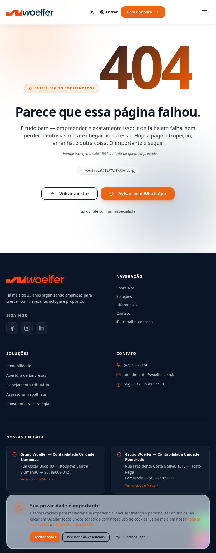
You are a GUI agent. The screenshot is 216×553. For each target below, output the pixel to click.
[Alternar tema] (92, 12)
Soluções (124, 296)
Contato (123, 313)
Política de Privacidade (73, 524)
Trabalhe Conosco (137, 321)
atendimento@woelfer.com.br (150, 374)
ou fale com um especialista (110, 211)
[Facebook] (12, 328)
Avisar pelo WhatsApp (142, 194)
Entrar (112, 12)
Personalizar (134, 537)
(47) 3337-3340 (136, 365)
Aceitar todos (45, 537)
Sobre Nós (125, 287)
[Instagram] (27, 328)
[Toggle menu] (204, 12)
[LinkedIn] (41, 328)
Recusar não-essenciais (86, 537)
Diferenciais (127, 304)
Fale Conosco (139, 12)
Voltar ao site (74, 194)
